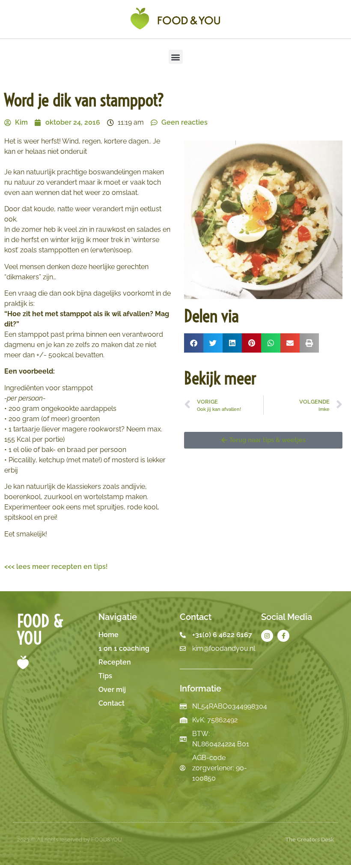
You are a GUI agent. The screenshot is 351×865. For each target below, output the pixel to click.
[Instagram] (267, 636)
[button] (176, 57)
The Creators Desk (310, 839)
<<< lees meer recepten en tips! (56, 567)
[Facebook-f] (283, 636)
